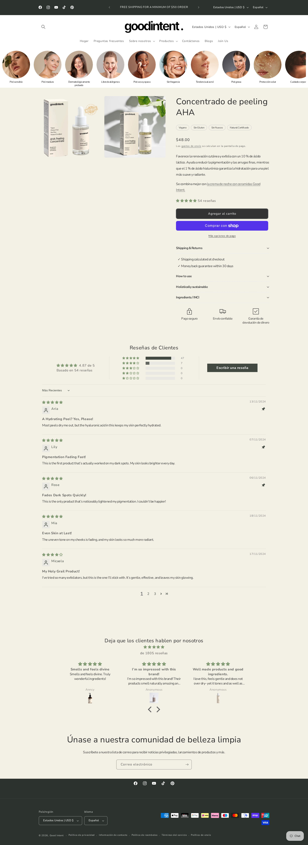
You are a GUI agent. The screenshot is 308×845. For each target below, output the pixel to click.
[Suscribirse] (187, 764)
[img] (52, 402)
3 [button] (155, 594)
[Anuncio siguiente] (198, 7)
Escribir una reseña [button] (232, 368)
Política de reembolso (145, 835)
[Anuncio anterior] (109, 7)
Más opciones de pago (222, 236)
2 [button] (148, 594)
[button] (43, 26)
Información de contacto (113, 835)
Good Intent (57, 835)
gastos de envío (191, 146)
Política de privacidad (82, 835)
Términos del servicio (174, 835)
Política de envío (201, 835)
